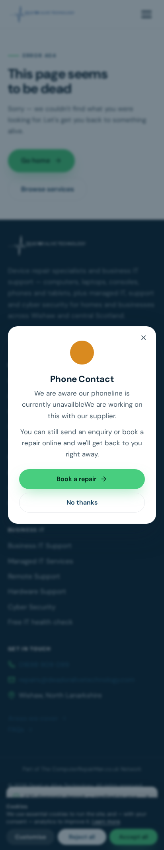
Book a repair (76, 479)
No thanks (82, 502)
